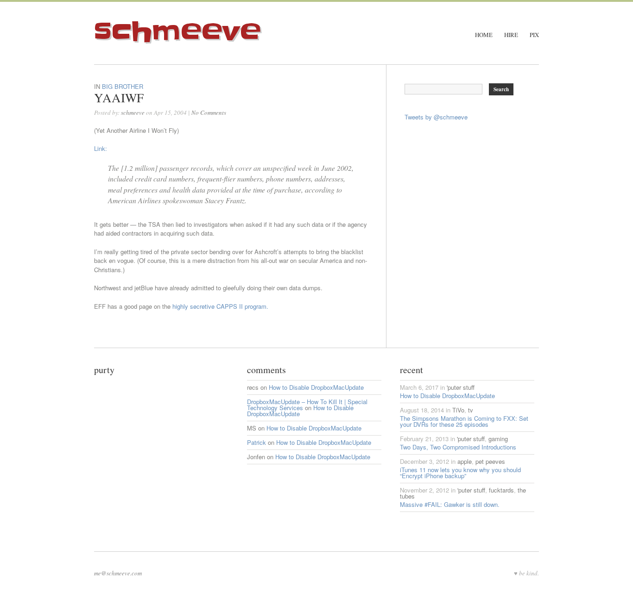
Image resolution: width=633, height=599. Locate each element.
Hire (511, 35)
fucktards (501, 490)
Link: (100, 148)
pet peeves (490, 461)
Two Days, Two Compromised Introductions (458, 447)
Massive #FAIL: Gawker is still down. (450, 504)
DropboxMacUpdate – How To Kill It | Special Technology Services (307, 404)
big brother (122, 86)
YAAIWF (119, 97)
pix (534, 35)
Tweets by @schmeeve (436, 116)
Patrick (256, 442)
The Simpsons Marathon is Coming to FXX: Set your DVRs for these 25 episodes (464, 421)
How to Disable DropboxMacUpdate (316, 387)
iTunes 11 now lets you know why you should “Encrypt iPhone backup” (460, 472)
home (484, 35)
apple (464, 461)
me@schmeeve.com (118, 573)
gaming (498, 438)
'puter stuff (461, 387)
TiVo (458, 410)
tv (470, 410)
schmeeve (177, 31)
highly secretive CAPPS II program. (220, 306)
